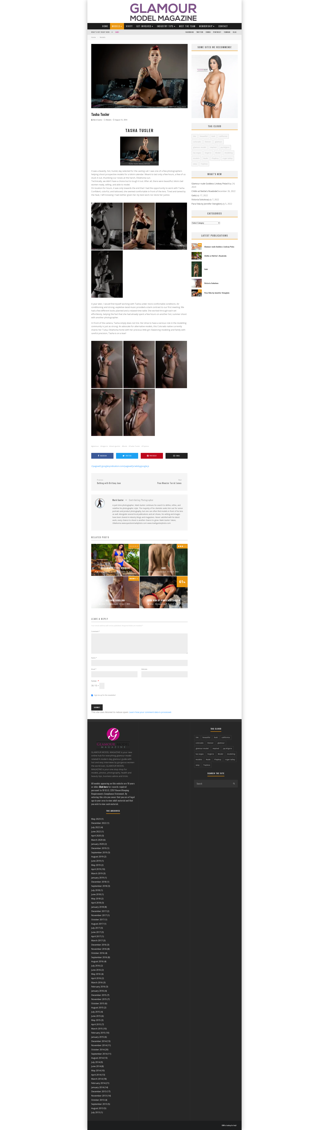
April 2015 (96, 1024)
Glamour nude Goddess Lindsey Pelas (209, 183)
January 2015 (97, 1037)
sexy (195, 164)
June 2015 (96, 1016)
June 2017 (96, 932)
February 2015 (98, 1032)
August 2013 (97, 1108)
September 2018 (99, 886)
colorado (197, 142)
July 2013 (95, 1112)
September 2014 (99, 1053)
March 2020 (97, 839)
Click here (103, 786)
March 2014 (97, 1078)
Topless (146, 446)
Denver (208, 142)
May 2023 (95, 819)
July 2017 (95, 927)
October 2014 (97, 1049)
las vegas (197, 153)
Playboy (215, 158)
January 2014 (97, 1087)
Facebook (189, 32)
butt (213, 136)
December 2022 (98, 823)
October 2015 (97, 1003)
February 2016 (98, 986)
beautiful (204, 136)
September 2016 (99, 957)
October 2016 (97, 953)
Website (144, 669)
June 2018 (96, 894)
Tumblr (227, 32)
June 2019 (96, 860)
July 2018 (95, 890)
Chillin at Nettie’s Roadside (204, 191)
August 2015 (97, 1007)
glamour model (199, 147)
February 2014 (98, 1083)
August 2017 (97, 923)
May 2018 (95, 898)
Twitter (199, 32)
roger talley (227, 158)
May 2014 (95, 1070)
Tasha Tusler (135, 446)
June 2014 (96, 1066)
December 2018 (98, 881)
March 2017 (97, 940)
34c (194, 136)
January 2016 (97, 990)
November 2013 (99, 1095)
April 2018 (96, 902)
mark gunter (115, 446)
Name (94, 658)
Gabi (193, 195)
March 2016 (97, 982)
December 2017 (98, 911)
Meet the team (187, 26)
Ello (234, 32)
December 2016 (98, 944)
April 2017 (96, 936)
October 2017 (97, 919)
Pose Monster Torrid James (169, 482)
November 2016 (99, 949)
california (223, 136)
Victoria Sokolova (123, 32)
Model (218, 153)
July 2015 (95, 1011)
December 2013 (98, 1091)
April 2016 (96, 978)
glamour (95, 446)
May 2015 (95, 1020)
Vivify (129, 26)
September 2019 (99, 852)
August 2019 (97, 856)
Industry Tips (165, 26)
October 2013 (97, 1100)
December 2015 (98, 995)
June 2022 (96, 831)
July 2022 (95, 827)
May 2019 (95, 865)
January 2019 (97, 877)
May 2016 (95, 974)
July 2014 (95, 1062)
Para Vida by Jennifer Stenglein (206, 203)
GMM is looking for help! (229, 1125)
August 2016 (97, 961)
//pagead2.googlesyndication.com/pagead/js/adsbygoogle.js (120, 466)
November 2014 (99, 1045)
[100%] (196, 249)
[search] (234, 783)
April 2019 (96, 869)
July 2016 (95, 965)
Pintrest (217, 32)
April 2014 (96, 1074)
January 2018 (97, 907)
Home (105, 26)
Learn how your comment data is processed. (150, 712)
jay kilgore (225, 147)
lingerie (105, 446)
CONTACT (223, 26)
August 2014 (97, 1058)
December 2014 (98, 1041)
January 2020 (97, 844)
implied (213, 147)
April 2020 (96, 835)
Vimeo (208, 32)
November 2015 (99, 999)
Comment (95, 631)
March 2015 (97, 1028)
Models (116, 26)
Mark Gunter (97, 119)
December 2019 (98, 848)
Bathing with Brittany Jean (109, 482)
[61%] (196, 295)
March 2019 (97, 873)
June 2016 (96, 969)
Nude (125, 446)
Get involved (143, 26)
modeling (229, 153)
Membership (206, 26)
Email (93, 669)
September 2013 (99, 1104)
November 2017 (99, 915)
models (196, 158)
